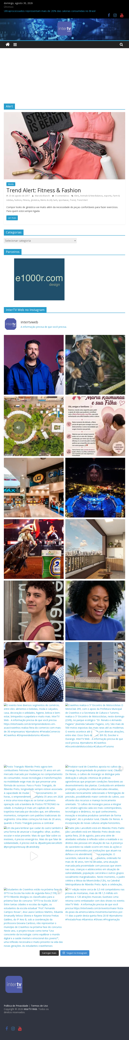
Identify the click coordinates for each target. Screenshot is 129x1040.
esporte (108, 195)
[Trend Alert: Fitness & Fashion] (64, 114)
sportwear (64, 200)
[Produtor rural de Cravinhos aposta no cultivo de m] (95, 795)
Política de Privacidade (16, 1005)
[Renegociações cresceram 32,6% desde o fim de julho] (95, 610)
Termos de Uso (39, 1005)
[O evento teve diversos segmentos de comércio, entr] (34, 733)
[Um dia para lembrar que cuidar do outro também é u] (34, 856)
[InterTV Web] (7, 44)
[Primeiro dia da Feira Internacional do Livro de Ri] (34, 426)
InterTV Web (30, 1009)
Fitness (26, 200)
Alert (76, 195)
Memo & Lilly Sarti (48, 200)
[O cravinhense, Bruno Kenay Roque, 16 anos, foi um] (34, 610)
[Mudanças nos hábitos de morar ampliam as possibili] (95, 549)
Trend (73, 200)
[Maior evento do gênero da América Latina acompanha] (34, 672)
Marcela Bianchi (42, 195)
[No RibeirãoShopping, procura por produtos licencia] (34, 487)
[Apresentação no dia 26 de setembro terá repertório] (95, 365)
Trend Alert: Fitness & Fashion (43, 190)
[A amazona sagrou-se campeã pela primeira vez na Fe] (34, 549)
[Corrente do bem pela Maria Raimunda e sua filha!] (95, 426)
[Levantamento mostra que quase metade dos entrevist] (95, 672)
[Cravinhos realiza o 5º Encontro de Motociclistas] (95, 733)
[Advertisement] (64, 78)
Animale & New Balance (91, 195)
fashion (18, 200)
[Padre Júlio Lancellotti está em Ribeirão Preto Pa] (95, 856)
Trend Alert (82, 200)
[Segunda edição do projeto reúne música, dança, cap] (34, 365)
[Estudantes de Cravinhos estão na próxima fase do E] (34, 917)
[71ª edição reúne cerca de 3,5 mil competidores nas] (95, 917)
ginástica (35, 200)
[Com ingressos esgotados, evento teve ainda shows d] (95, 487)
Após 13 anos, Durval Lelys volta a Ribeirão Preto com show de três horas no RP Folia (53, 11)
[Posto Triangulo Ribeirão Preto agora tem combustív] (34, 795)
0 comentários (62, 195)
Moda (11, 184)
